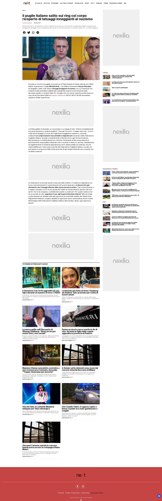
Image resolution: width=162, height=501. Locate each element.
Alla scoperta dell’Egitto (120, 87)
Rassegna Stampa (116, 3)
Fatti (92, 3)
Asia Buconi (26, 300)
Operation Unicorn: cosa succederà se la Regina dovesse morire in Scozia (125, 229)
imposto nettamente (58, 95)
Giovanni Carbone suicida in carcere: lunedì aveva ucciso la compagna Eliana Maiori (41, 447)
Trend (106, 3)
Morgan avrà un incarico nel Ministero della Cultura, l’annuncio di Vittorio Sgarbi (126, 190)
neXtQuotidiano (27, 23)
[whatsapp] (33, 34)
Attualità (38, 3)
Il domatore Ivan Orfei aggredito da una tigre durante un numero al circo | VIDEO (41, 292)
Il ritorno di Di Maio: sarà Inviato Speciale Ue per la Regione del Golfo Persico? (125, 178)
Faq (125, 3)
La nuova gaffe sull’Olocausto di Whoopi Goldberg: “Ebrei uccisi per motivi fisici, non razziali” (39, 331)
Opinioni (99, 3)
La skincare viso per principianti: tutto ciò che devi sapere (126, 82)
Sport (87, 3)
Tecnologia (79, 3)
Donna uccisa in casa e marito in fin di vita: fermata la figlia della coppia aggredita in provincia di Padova (79, 331)
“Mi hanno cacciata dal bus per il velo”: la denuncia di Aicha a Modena (125, 196)
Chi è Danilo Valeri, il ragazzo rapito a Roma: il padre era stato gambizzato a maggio (79, 409)
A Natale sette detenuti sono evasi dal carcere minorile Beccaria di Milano (80, 369)
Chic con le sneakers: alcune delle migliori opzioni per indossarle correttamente (123, 76)
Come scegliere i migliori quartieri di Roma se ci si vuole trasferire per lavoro (125, 217)
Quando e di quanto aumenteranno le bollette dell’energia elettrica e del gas (125, 211)
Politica (47, 3)
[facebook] (24, 34)
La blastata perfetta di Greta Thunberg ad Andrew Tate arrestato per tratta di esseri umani (80, 293)
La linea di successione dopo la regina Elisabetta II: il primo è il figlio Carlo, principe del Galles (124, 223)
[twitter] (29, 34)
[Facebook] (76, 485)
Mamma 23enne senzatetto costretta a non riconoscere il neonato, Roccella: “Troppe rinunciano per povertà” (40, 370)
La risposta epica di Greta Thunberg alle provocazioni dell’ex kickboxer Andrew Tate (125, 94)
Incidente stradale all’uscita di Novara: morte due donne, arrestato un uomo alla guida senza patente (125, 206)
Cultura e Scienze (66, 3)
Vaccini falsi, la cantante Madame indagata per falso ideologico (38, 408)
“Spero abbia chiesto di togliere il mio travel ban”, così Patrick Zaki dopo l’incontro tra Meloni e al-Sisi (124, 184)
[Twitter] (82, 485)
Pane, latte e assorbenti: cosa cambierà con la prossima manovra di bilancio (125, 172)
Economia (54, 3)
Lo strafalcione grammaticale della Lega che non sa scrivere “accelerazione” (125, 100)
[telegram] (38, 34)
